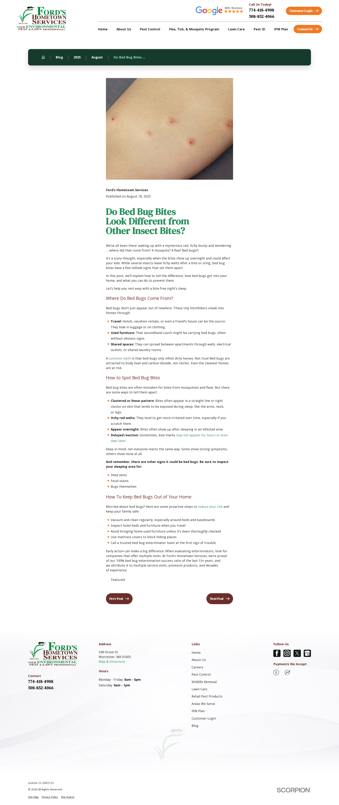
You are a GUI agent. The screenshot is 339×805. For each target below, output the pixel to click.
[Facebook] (277, 653)
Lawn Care (199, 689)
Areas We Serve (203, 704)
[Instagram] (287, 653)
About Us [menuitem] (123, 29)
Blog (195, 725)
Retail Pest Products (207, 696)
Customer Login (204, 718)
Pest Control (201, 674)
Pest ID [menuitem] (259, 29)
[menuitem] (33, 797)
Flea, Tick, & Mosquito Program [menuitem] (194, 29)
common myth (120, 358)
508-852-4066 (261, 16)
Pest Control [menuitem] (150, 29)
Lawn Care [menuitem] (236, 29)
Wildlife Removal (204, 682)
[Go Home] (43, 57)
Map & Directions (112, 661)
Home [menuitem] (103, 29)
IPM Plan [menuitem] (281, 29)
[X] (297, 653)
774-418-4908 (261, 10)
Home (196, 652)
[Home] (41, 18)
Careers (197, 667)
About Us (199, 660)
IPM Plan (198, 711)
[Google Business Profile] (307, 653)
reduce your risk (210, 506)
